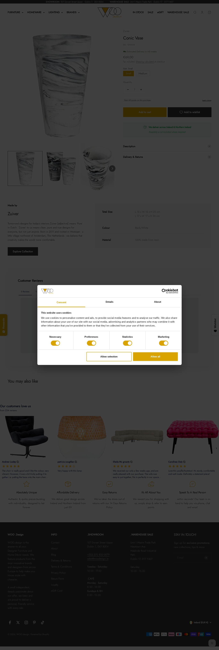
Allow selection (109, 356)
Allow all (155, 356)
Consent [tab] (61, 302)
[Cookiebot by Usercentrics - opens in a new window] (164, 291)
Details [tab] (110, 301)
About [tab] (157, 301)
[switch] (91, 343)
